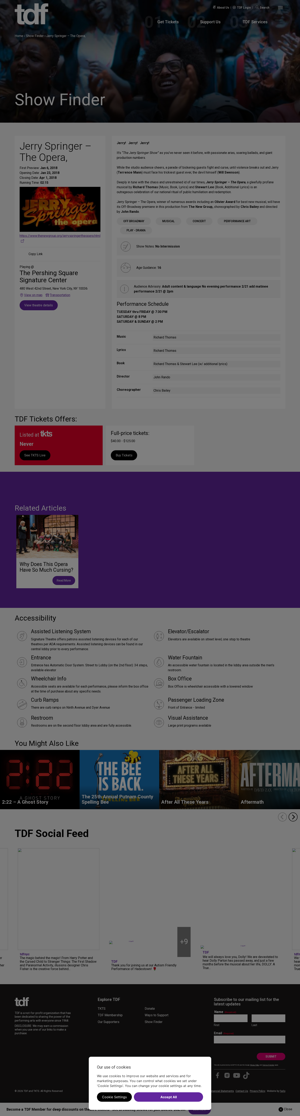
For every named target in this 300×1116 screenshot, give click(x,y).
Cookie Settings (114, 1097)
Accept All (168, 1097)
